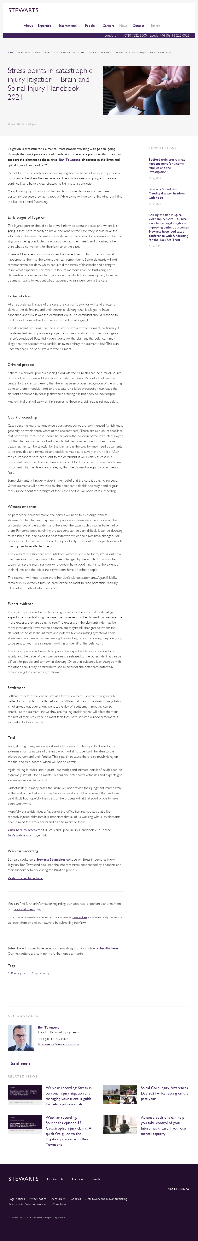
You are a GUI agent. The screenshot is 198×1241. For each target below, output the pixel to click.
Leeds (96, 1179)
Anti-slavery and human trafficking (106, 1199)
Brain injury (18, 973)
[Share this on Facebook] (28, 112)
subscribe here (107, 948)
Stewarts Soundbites (51, 859)
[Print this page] (46, 112)
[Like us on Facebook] (177, 1178)
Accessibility (58, 1199)
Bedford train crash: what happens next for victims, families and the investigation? (167, 165)
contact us (80, 917)
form (82, 922)
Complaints (59, 1204)
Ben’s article (17, 835)
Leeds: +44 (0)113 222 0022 (169, 35)
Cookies (76, 1199)
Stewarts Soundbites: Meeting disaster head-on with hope (167, 193)
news (11, 52)
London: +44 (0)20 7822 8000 (126, 35)
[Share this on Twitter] (18, 112)
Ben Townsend (69, 159)
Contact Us (55, 1179)
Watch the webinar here (25, 878)
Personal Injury (30, 52)
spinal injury (42, 973)
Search (188, 25)
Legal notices (17, 1199)
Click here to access (22, 830)
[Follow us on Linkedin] (152, 1178)
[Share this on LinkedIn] (10, 112)
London (77, 1179)
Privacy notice (37, 1199)
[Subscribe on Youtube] (186, 1178)
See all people (20, 1063)
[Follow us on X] (168, 1178)
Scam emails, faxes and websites (28, 1204)
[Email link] (37, 112)
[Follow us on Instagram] (160, 1178)
